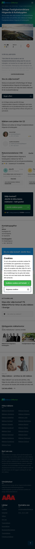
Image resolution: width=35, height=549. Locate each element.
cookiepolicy (20, 266)
